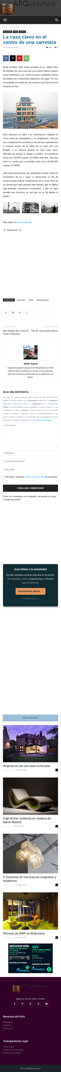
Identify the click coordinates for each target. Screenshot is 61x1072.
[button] (5, 20)
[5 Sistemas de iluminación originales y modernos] (30, 854)
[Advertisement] (30, 262)
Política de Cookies (12, 1053)
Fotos (15, 32)
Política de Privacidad (44, 420)
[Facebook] (6, 58)
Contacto (7, 1025)
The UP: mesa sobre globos (44, 330)
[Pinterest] (20, 58)
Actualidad (14, 27)
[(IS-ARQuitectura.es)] (30, 8)
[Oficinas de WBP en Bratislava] (30, 911)
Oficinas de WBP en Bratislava (23, 933)
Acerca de (7, 1028)
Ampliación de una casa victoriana (26, 766)
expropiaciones (42, 300)
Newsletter (8, 1022)
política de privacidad (35, 477)
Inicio (5, 27)
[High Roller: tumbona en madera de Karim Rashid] (30, 796)
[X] (13, 58)
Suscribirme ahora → (30, 591)
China (31, 300)
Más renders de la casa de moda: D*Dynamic (16, 332)
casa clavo (21, 300)
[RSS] (30, 1004)
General (22, 32)
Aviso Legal (8, 1046)
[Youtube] (46, 1004)
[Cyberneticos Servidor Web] (30, 958)
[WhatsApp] (26, 58)
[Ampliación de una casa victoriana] (30, 743)
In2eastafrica (23, 222)
